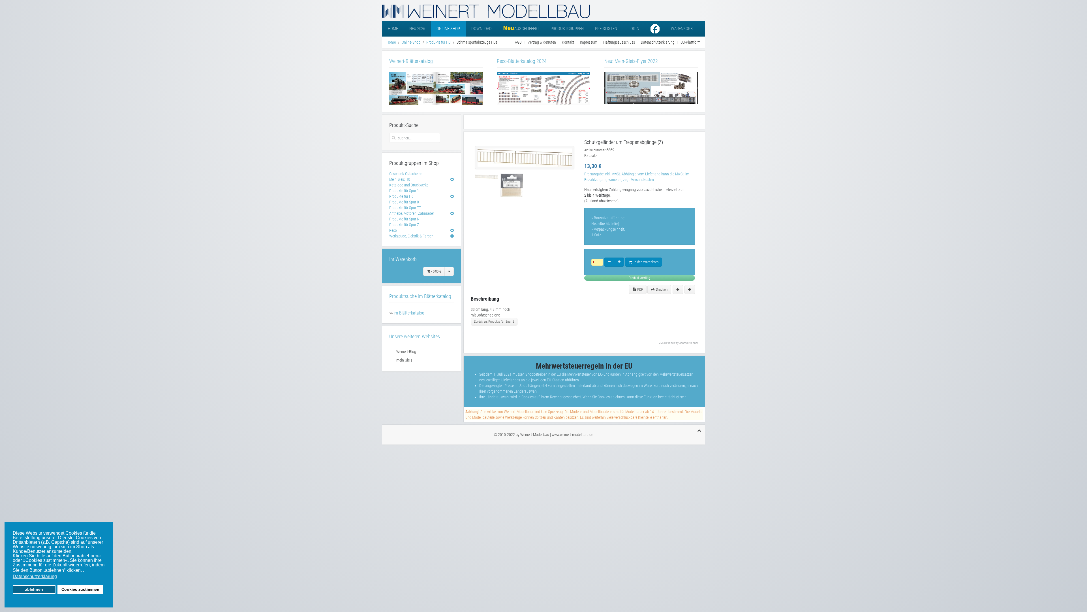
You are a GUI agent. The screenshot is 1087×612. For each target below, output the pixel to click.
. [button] (83, 570)
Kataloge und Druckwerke (408, 185)
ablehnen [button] (34, 589)
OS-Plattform (691, 42)
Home (393, 28)
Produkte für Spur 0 (404, 202)
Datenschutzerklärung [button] (35, 576)
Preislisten (606, 28)
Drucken (661, 289)
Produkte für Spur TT (405, 207)
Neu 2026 (417, 28)
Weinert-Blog (406, 351)
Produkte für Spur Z (404, 224)
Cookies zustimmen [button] (80, 589)
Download (481, 28)
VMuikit (663, 343)
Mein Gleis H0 (399, 179)
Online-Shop (448, 28)
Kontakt (568, 42)
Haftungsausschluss (619, 42)
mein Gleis (404, 360)
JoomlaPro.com (688, 343)
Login (633, 28)
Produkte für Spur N (404, 219)
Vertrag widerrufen (542, 42)
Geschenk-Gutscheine (405, 173)
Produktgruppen (567, 28)
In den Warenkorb (645, 262)
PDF (640, 289)
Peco (393, 230)
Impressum (588, 42)
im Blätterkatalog (409, 313)
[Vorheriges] (678, 289)
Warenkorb (682, 28)
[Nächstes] (689, 289)
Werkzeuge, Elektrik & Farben (411, 236)
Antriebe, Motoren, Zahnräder (411, 213)
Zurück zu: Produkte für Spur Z (494, 322)
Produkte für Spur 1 (404, 190)
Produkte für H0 (438, 42)
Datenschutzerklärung (658, 42)
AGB (518, 42)
